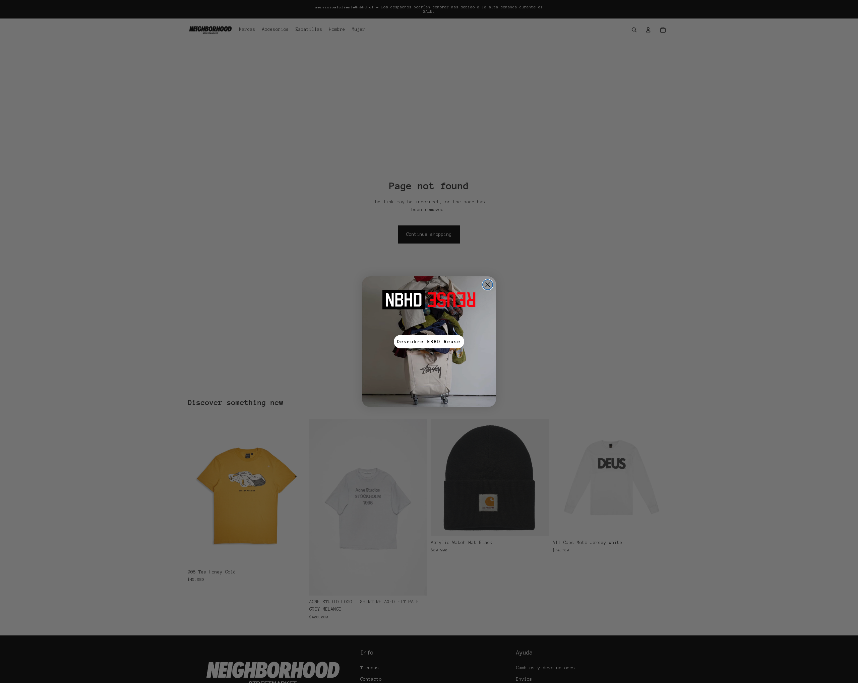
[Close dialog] (488, 285)
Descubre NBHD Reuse (429, 341)
